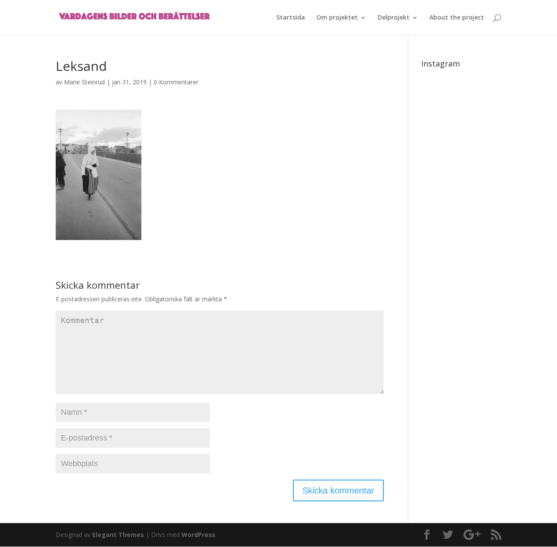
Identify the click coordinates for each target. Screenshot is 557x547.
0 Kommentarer (176, 82)
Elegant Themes (118, 534)
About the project (456, 17)
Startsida (290, 17)
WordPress (198, 534)
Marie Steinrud (84, 82)
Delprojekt (393, 17)
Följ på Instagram (466, 100)
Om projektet (337, 17)
